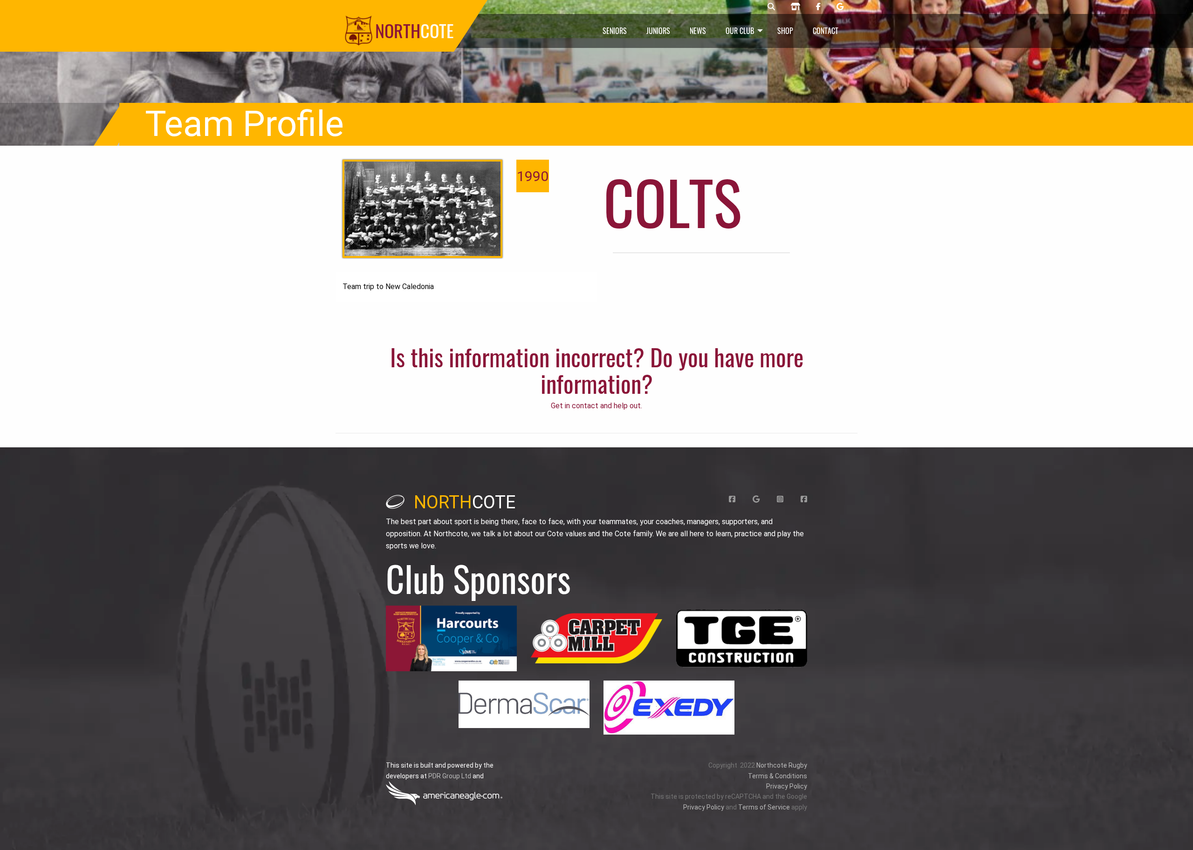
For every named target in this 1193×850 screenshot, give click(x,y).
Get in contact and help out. (596, 405)
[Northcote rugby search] (771, 7)
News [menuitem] (698, 30)
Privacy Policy (786, 786)
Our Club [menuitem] (740, 30)
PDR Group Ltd (449, 776)
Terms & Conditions (777, 776)
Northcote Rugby (781, 765)
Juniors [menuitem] (658, 30)
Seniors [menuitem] (615, 30)
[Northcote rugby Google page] (840, 7)
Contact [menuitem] (825, 30)
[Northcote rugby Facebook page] (818, 7)
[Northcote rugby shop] (795, 7)
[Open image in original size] (451, 638)
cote (464, 502)
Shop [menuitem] (785, 30)
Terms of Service (764, 807)
